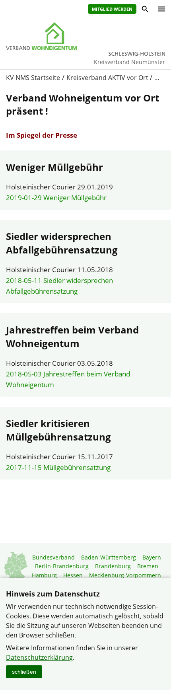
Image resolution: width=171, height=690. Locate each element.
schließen (24, 672)
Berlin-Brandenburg (62, 566)
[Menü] (159, 9)
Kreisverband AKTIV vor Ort (107, 77)
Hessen (73, 575)
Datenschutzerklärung (39, 657)
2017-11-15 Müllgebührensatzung (58, 467)
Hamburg (44, 575)
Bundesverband (53, 557)
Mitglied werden (112, 9)
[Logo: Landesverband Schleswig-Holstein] (85, 36)
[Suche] (145, 10)
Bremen (147, 566)
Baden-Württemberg (108, 557)
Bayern (151, 557)
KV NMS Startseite (33, 77)
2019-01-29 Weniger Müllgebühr (56, 197)
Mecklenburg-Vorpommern (125, 575)
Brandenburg (113, 566)
